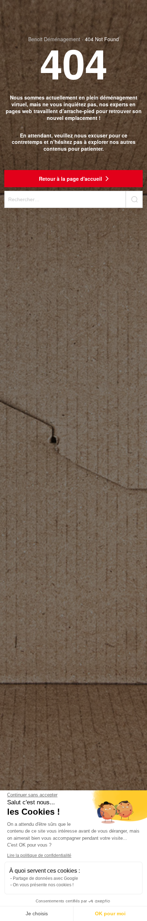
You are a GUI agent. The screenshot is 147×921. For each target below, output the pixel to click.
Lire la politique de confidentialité (39, 855)
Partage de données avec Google (45, 878)
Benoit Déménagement (54, 39)
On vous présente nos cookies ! (43, 884)
